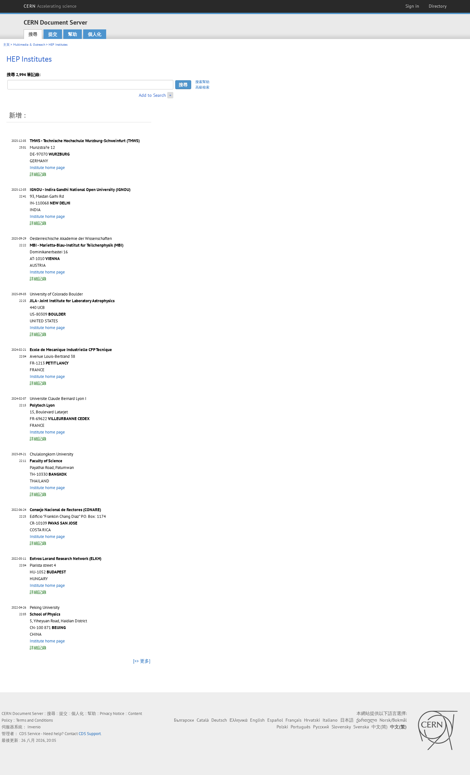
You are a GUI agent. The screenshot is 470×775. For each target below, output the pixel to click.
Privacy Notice (112, 713)
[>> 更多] (141, 661)
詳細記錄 (38, 174)
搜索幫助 (202, 82)
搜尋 (32, 34)
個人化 (94, 34)
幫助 (72, 34)
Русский (321, 727)
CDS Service (29, 733)
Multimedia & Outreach (29, 44)
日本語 (347, 720)
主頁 (6, 44)
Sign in (412, 6)
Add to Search (152, 95)
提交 (52, 34)
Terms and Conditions (34, 720)
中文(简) (380, 727)
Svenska (361, 727)
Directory (438, 6)
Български (184, 720)
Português (300, 727)
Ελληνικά (238, 720)
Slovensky (341, 727)
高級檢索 (202, 87)
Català (203, 720)
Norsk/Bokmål (393, 720)
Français (294, 720)
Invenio (34, 727)
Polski (282, 727)
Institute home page (47, 167)
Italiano (330, 720)
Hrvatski (312, 720)
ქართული (366, 720)
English (257, 720)
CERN (50, 6)
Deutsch (219, 720)
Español (275, 720)
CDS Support (90, 733)
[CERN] (437, 730)
